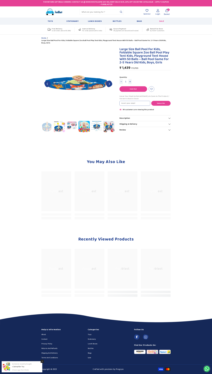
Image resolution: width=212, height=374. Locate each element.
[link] (56, 214)
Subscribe (161, 103)
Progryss (120, 369)
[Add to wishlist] (151, 89)
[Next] (109, 84)
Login (157, 14)
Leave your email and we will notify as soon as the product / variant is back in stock (144, 97)
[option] (78, 84)
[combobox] (99, 11)
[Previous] (47, 84)
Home (43, 38)
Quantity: (123, 77)
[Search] (102, 12)
